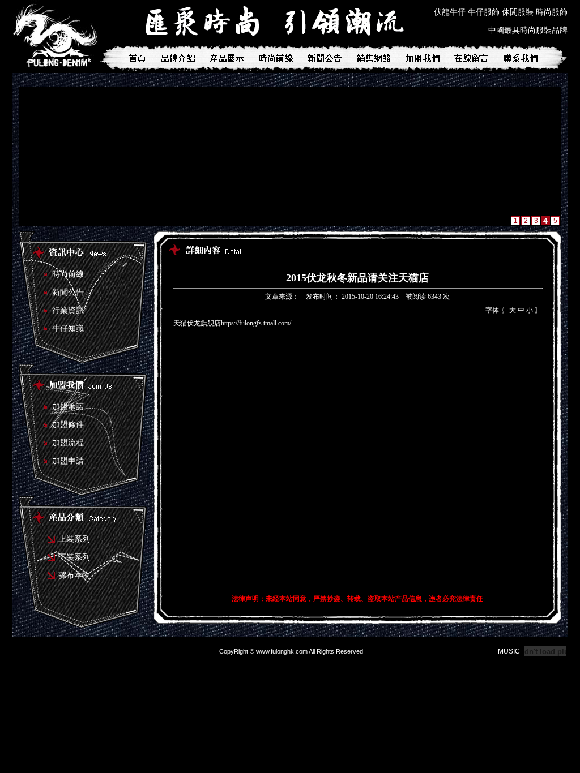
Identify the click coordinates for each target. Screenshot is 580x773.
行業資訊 (68, 310)
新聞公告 (68, 292)
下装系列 (74, 557)
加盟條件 (68, 424)
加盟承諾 (68, 406)
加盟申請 (68, 461)
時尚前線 (68, 274)
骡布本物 (74, 575)
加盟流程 (68, 443)
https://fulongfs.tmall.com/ (256, 323)
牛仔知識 (68, 328)
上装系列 (74, 539)
